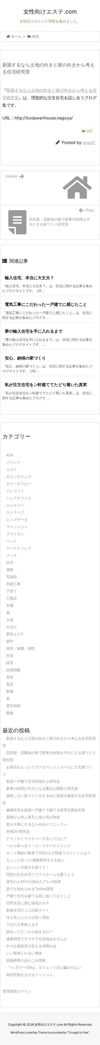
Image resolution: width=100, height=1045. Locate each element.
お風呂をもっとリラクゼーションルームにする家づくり (47, 770)
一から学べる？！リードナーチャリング (38, 846)
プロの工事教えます (22, 924)
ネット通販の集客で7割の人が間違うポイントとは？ (48, 853)
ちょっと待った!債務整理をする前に (35, 860)
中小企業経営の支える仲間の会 (31, 946)
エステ (11, 469)
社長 (9, 655)
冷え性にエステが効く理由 (27, 917)
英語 (9, 684)
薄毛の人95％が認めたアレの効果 (33, 881)
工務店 (11, 598)
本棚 (9, 605)
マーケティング (18, 548)
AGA (9, 455)
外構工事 (13, 584)
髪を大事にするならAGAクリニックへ (36, 824)
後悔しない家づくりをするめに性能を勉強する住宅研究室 (49, 799)
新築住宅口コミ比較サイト (27, 910)
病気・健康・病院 (20, 648)
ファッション (17, 526)
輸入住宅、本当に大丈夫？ (29, 277)
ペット (11, 541)
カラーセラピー (18, 483)
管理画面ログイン (17, 991)
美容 (9, 677)
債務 (9, 569)
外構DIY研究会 (18, 831)
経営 (9, 662)
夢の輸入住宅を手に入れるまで (33, 331)
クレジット (15, 491)
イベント (13, 462)
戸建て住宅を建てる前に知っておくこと (38, 896)
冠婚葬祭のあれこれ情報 (26, 960)
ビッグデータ (17, 519)
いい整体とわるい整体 (24, 953)
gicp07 (89, 142)
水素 (9, 619)
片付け (11, 627)
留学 (9, 641)
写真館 (11, 577)
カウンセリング (18, 476)
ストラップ (15, 512)
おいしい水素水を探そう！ (27, 867)
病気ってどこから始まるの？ (29, 931)
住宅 (35, 36)
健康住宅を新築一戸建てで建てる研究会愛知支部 (45, 810)
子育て (11, 591)
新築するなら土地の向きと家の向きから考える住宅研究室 (49, 742)
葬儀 (9, 691)
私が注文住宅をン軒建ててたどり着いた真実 (46, 384)
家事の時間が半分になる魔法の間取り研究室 (42, 788)
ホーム (16, 36)
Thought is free (78, 1032)
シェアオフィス (18, 498)
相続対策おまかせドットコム (29, 974)
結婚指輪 (13, 670)
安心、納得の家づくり (25, 358)
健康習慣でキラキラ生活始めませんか (36, 939)
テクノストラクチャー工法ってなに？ (36, 838)
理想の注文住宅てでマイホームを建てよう (40, 874)
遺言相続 (13, 705)
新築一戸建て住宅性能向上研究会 (33, 781)
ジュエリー (15, 505)
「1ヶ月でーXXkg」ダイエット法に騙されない (44, 967)
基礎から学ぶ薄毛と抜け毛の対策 (33, 817)
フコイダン (15, 534)
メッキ (11, 555)
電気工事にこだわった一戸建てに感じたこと (46, 304)
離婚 (9, 713)
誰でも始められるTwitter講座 (30, 888)
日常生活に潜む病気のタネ (27, 903)
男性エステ (15, 634)
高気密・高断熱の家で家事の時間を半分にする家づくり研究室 (49, 756)
